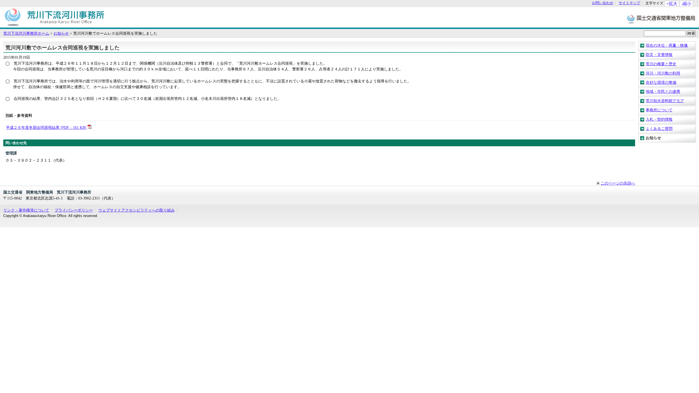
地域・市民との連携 (663, 91)
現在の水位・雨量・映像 (667, 45)
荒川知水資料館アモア (665, 101)
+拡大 (671, 3)
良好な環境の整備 (661, 82)
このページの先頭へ (618, 183)
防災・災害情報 (659, 54)
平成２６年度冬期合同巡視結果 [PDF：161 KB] (46, 127)
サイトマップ (629, 3)
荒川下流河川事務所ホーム (26, 33)
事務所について (659, 110)
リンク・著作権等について (26, 210)
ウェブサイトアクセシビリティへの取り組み (136, 210)
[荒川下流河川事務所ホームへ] (54, 25)
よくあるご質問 (659, 128)
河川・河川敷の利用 (663, 73)
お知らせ (61, 33)
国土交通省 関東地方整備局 (661, 18)
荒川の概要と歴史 (661, 64)
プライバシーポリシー (74, 210)
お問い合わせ (602, 3)
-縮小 (686, 3)
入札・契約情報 (659, 119)
